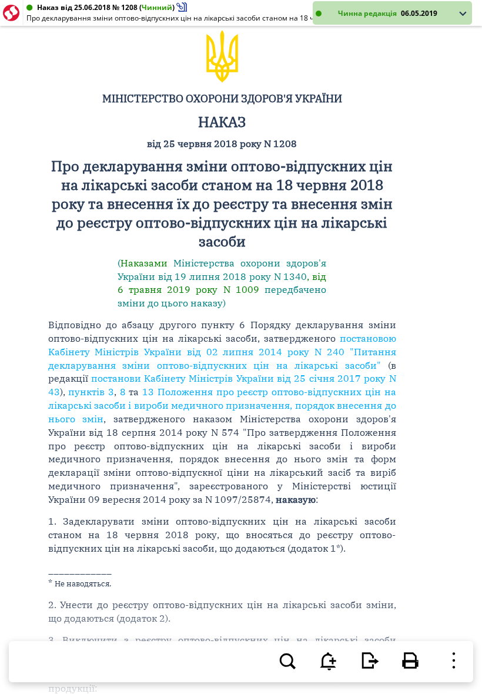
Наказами (144, 263)
